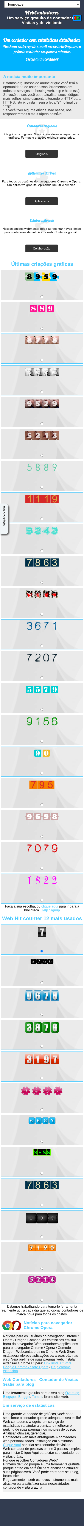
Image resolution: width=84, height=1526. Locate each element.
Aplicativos (41, 201)
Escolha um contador (42, 59)
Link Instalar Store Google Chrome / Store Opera (37, 1365)
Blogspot (10, 1397)
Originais (42, 154)
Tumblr (37, 1397)
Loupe (4, 529)
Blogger (24, 1397)
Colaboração (41, 248)
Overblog (72, 1393)
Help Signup (50, 910)
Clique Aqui (12, 1445)
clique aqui (49, 906)
